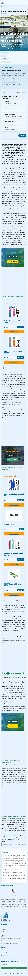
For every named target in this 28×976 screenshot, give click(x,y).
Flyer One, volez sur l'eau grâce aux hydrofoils (13, 872)
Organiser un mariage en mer (7, 940)
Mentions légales (5, 952)
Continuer (22, 135)
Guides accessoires (6, 9)
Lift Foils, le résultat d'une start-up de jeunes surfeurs (14, 878)
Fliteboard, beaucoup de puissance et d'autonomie (14, 875)
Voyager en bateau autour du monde (9, 943)
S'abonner (14, 968)
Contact (2, 949)
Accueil (3, 6)
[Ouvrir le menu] (25, 2)
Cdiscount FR (20, 327)
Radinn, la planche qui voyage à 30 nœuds (12, 881)
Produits (3, 929)
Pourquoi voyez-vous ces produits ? (11, 368)
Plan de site (3, 931)
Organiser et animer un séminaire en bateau (10, 938)
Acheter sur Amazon (14, 331)
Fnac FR (21, 529)
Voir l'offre (13, 261)
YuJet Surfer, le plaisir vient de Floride (11, 869)
